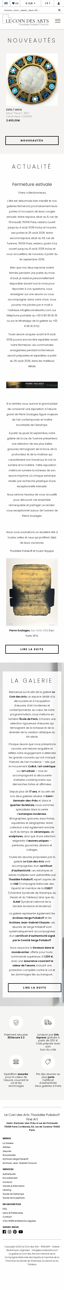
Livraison (7, 1182)
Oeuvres (7, 1151)
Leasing (7, 1189)
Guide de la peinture (14, 1197)
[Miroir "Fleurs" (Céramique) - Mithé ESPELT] (32, 79)
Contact (7, 1216)
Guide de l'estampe (13, 1193)
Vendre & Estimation (14, 1185)
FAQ (5, 1208)
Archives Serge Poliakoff (15, 1158)
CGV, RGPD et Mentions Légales (19, 1220)
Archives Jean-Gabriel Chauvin (20, 1163)
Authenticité (9, 1174)
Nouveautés (9, 1155)
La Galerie (8, 1143)
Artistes (6, 1147)
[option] (32, 94)
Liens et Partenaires (13, 1212)
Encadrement (10, 1177)
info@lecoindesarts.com (45, 1250)
